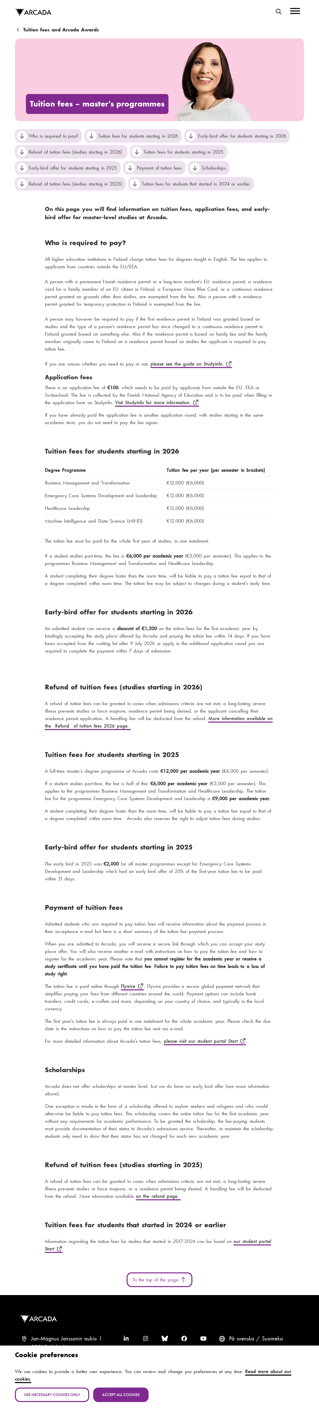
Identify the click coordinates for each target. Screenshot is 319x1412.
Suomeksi (272, 1338)
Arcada (33, 12)
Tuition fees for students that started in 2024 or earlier (196, 184)
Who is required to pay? (53, 136)
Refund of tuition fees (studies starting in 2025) (75, 184)
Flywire (129, 986)
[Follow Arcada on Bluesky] (164, 1338)
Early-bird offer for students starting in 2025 (73, 168)
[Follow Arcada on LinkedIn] (126, 1338)
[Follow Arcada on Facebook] (184, 1338)
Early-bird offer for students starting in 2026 (242, 136)
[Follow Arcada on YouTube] (203, 1338)
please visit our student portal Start (202, 1041)
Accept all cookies (121, 1394)
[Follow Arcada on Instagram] (145, 1338)
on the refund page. (158, 1196)
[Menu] (295, 12)
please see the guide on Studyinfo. (188, 364)
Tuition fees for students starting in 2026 (138, 136)
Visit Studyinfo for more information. (154, 402)
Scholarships (214, 168)
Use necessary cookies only (52, 1394)
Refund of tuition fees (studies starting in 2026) (76, 152)
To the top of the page (156, 1279)
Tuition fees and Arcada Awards (61, 29)
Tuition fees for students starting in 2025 (183, 152)
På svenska (241, 1338)
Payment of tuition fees (159, 168)
